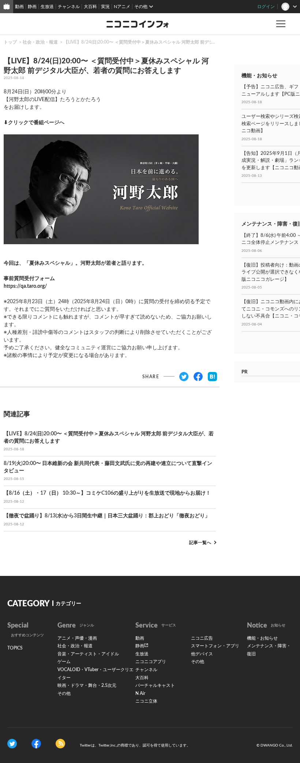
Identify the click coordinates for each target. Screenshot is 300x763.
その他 (64, 693)
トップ (10, 42)
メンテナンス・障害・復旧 (269, 650)
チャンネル (69, 6)
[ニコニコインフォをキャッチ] (60, 743)
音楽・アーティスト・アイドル (88, 654)
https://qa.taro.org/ (25, 286)
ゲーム (64, 661)
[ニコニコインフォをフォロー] (12, 743)
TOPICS (15, 648)
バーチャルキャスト (155, 685)
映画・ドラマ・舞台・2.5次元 (86, 685)
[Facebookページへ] (36, 743)
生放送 (47, 6)
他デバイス (202, 654)
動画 (19, 6)
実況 (105, 6)
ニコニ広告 (202, 638)
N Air (140, 693)
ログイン (266, 6)
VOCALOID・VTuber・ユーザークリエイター (95, 673)
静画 (32, 6)
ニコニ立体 (146, 701)
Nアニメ (122, 6)
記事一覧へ (200, 542)
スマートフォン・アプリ (215, 646)
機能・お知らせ (262, 638)
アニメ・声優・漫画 (77, 638)
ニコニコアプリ (150, 661)
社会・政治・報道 (40, 42)
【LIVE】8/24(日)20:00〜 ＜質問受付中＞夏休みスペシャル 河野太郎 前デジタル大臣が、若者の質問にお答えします (178, 42)
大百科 (90, 6)
